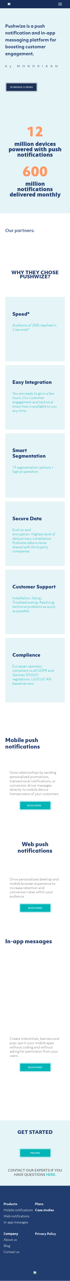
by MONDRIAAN (32, 66)
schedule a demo (21, 87)
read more (34, 805)
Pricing (35, 1152)
